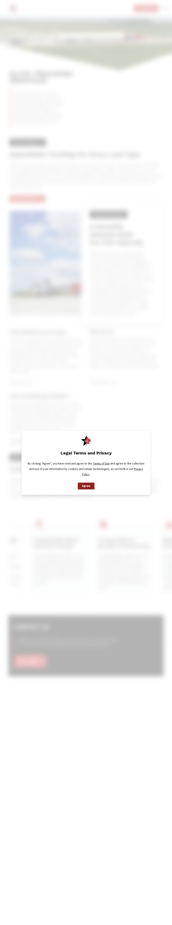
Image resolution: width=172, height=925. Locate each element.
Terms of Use (101, 464)
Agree (86, 486)
